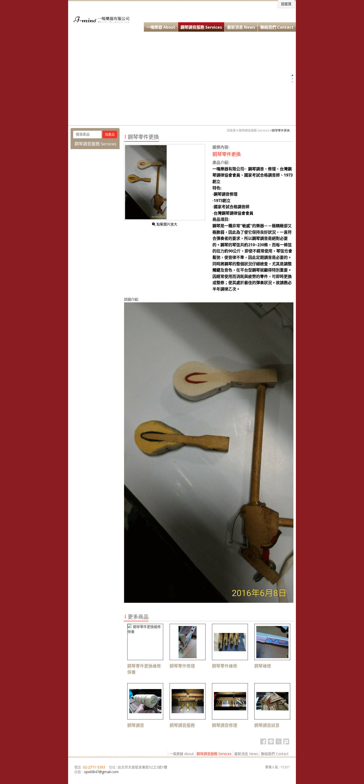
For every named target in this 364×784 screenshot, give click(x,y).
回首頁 (231, 130)
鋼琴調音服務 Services (254, 130)
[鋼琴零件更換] (164, 182)
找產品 (110, 134)
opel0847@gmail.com (101, 771)
